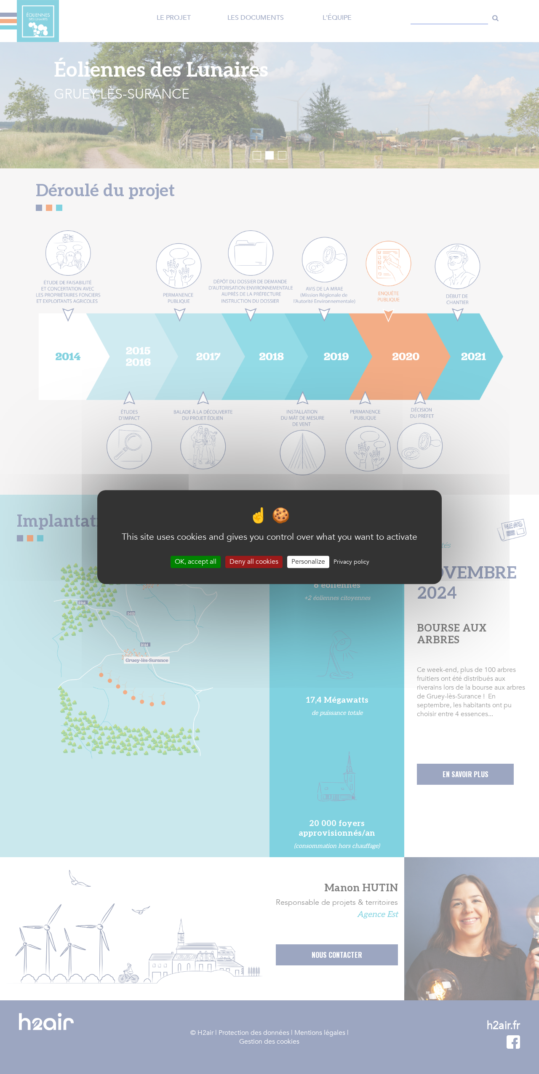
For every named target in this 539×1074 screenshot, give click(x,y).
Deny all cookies (253, 561)
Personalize (308, 561)
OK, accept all (195, 561)
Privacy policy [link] (351, 562)
